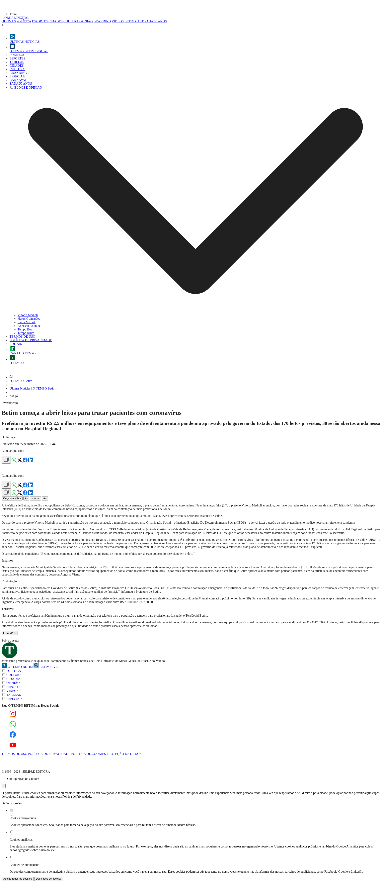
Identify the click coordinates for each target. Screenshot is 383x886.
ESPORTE (13, 686)
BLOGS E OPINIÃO (28, 87)
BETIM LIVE (48, 666)
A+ (45, 498)
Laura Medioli (27, 322)
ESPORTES (40, 21)
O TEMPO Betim (21, 381)
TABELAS (13, 694)
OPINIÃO (86, 21)
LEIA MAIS (9, 633)
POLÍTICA (24, 21)
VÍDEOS (118, 21)
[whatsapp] (14, 461)
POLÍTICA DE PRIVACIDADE (49, 753)
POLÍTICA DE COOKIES (88, 753)
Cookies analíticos (21, 839)
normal (35, 498)
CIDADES (55, 21)
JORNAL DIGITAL (15, 17)
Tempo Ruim (26, 333)
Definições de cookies (48, 878)
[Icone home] (11, 377)
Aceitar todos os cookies (17, 878)
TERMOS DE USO (14, 753)
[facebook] (25, 461)
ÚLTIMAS (9, 21)
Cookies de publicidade (24, 864)
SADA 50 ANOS (155, 21)
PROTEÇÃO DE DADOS (124, 753)
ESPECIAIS (14, 698)
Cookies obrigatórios (23, 818)
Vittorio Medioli (28, 315)
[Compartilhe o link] (6, 460)
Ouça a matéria (12, 498)
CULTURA (71, 21)
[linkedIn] (30, 461)
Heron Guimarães (29, 318)
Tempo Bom (25, 329)
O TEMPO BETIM (20, 666)
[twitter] (20, 461)
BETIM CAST (134, 21)
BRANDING (102, 21)
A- (26, 498)
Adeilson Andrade (29, 325)
